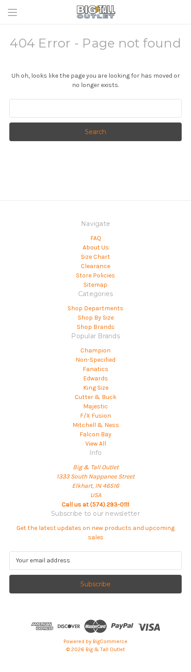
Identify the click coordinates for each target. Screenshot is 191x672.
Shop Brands (96, 327)
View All (95, 443)
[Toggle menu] (12, 12)
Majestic (95, 406)
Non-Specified (95, 360)
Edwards (95, 378)
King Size (95, 387)
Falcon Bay (95, 434)
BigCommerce (110, 641)
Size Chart (95, 257)
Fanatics (95, 369)
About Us (96, 247)
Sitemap (95, 285)
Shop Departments (95, 308)
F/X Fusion (95, 415)
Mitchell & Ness (95, 425)
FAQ (95, 238)
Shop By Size (96, 317)
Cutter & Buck (95, 397)
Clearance (95, 266)
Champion (95, 350)
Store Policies (95, 275)
